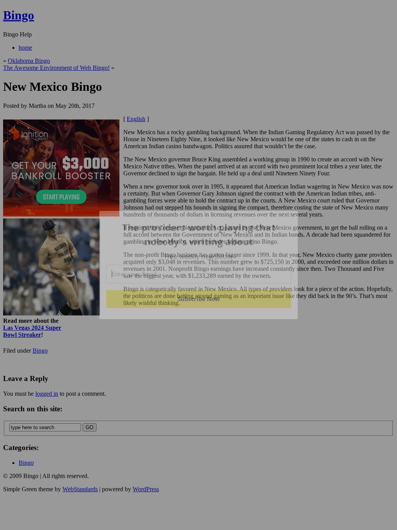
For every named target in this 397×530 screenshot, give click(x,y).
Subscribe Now (198, 299)
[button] (199, 234)
